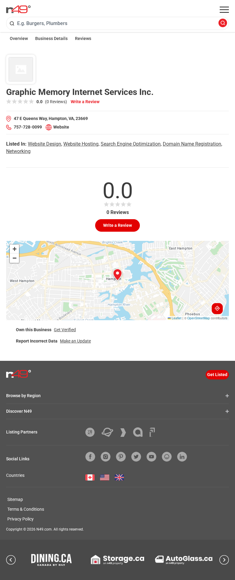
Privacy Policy (20, 519)
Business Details (51, 38)
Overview (19, 38)
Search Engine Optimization (131, 144)
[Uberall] (109, 432)
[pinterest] (121, 456)
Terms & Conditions (25, 509)
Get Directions (217, 308)
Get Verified (65, 329)
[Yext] (92, 432)
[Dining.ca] (51, 560)
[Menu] (224, 9)
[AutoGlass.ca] (184, 560)
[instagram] (105, 456)
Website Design (44, 144)
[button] (117, 275)
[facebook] (90, 456)
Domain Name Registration (192, 144)
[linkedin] (182, 456)
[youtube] (151, 456)
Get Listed (217, 374)
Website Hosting (81, 144)
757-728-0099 (28, 127)
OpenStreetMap (198, 318)
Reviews (83, 38)
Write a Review (85, 101)
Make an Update (75, 341)
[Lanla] (140, 432)
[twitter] (136, 456)
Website (61, 127)
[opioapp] (167, 456)
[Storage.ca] (117, 560)
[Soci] (152, 432)
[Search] (222, 23)
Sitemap (15, 499)
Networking (18, 151)
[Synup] (125, 432)
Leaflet (176, 318)
